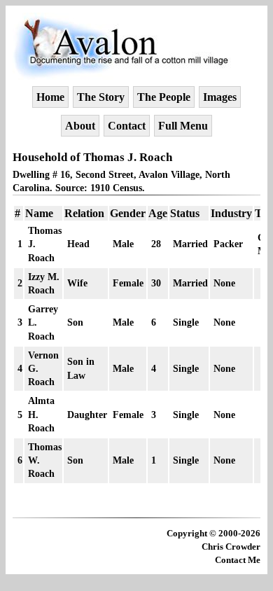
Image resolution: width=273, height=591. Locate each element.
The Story (101, 97)
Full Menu (183, 126)
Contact (127, 126)
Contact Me (237, 560)
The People (163, 97)
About (80, 126)
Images (220, 97)
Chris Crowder (231, 547)
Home (50, 97)
